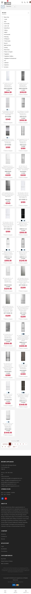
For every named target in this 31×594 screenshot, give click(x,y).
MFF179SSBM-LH (23, 285)
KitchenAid (7, 34)
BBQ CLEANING (5, 563)
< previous (5, 444)
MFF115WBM (8, 116)
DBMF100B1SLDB (23, 88)
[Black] (21, 220)
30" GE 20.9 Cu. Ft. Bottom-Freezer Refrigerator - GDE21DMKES (23, 366)
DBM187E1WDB (8, 285)
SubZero (6, 65)
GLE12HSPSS (23, 171)
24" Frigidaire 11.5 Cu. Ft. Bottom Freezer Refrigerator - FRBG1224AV (23, 141)
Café (5, 19)
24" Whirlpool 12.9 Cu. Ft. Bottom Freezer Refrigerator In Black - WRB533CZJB (23, 224)
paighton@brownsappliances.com (10, 486)
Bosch (6, 43)
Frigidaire (6, 54)
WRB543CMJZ (23, 342)
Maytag (6, 37)
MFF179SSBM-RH (8, 313)
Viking (5, 30)
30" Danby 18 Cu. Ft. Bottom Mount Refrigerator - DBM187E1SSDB (8, 336)
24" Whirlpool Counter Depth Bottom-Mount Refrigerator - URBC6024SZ (23, 113)
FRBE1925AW (8, 171)
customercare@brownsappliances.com (11, 478)
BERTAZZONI (7, 45)
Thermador (7, 41)
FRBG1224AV (23, 145)
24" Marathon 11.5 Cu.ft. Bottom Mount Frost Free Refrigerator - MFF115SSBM (8, 141)
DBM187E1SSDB (8, 340)
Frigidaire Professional (10, 58)
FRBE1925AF (8, 199)
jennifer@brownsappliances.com (10, 482)
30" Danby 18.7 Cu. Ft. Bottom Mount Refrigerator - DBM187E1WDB (8, 280)
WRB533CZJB (23, 229)
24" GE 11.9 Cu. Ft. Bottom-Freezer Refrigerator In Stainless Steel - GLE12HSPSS (23, 167)
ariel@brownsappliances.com (13, 480)
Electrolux (7, 49)
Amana (6, 67)
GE (5, 60)
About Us (3, 534)
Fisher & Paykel (8, 52)
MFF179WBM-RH (8, 229)
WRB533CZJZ (23, 257)
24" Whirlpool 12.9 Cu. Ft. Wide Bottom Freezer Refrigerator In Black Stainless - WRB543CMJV (23, 397)
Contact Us (4, 536)
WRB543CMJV (23, 401)
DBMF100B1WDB (8, 88)
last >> (15, 446)
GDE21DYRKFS (7, 371)
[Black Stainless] (23, 392)
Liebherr (6, 62)
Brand (4, 12)
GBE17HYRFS (23, 313)
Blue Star (6, 17)
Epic (5, 21)
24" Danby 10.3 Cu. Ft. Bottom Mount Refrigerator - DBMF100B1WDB (8, 85)
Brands (3, 539)
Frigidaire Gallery (8, 56)
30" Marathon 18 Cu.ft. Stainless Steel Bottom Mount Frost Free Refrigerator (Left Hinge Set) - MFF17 (23, 281)
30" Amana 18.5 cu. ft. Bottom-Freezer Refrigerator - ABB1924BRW (8, 425)
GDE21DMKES (23, 370)
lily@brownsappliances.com (8, 484)
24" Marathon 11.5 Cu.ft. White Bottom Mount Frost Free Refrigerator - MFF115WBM (8, 113)
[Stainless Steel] (7, 109)
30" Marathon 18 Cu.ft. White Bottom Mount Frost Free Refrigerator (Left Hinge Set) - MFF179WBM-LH (23, 195)
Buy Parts (3, 558)
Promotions (4, 551)
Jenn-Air (6, 26)
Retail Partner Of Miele (7, 561)
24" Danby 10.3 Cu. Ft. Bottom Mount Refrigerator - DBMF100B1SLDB (23, 85)
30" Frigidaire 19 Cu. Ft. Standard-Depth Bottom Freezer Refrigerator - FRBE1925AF (8, 194)
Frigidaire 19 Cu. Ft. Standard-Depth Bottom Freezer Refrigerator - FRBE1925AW (8, 167)
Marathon (7, 28)
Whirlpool (6, 39)
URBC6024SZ (23, 116)
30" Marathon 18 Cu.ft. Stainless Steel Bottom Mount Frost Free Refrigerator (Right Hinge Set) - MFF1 (8, 309)
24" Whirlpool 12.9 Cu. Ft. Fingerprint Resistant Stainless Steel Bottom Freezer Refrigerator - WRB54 (23, 338)
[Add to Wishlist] (10, 79)
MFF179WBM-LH (23, 199)
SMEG (5, 32)
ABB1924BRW (8, 429)
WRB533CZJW (8, 257)
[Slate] (23, 363)
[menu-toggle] (2, 2)
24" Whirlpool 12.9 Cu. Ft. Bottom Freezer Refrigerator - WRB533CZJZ (23, 253)
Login (2, 546)
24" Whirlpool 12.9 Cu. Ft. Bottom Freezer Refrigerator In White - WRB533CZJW (8, 253)
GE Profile (6, 23)
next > (9, 446)
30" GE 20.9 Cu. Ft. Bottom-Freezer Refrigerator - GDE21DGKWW (8, 396)
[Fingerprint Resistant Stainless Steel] (22, 392)
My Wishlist (4, 549)
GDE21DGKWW (8, 399)
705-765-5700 (8, 472)
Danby (6, 47)
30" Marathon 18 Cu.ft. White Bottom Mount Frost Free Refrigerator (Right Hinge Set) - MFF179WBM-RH (8, 225)
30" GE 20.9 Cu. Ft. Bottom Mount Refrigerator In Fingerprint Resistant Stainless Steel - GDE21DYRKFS (8, 367)
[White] (8, 109)
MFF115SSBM (8, 145)
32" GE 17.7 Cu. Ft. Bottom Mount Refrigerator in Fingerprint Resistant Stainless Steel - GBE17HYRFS (23, 309)
